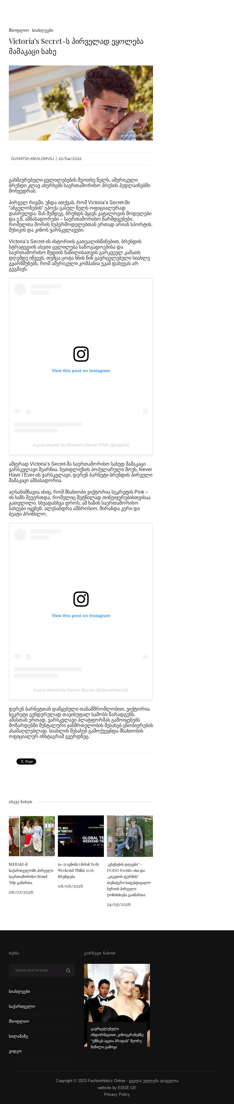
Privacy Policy (117, 1094)
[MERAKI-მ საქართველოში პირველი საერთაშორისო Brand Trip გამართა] (32, 836)
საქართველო (22, 1006)
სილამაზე (18, 1036)
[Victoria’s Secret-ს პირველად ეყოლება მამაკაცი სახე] (81, 102)
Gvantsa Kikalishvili (32, 158)
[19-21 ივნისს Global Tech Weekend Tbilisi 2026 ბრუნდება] (81, 836)
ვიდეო (15, 1051)
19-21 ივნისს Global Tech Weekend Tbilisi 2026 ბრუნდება (78, 870)
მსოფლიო (19, 30)
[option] (117, 1010)
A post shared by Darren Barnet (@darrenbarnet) (81, 689)
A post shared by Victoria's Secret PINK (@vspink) (81, 444)
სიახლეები (42, 30)
